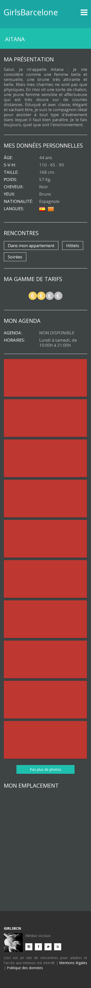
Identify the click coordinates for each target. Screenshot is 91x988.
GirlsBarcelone (31, 12)
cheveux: (14, 186)
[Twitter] (49, 946)
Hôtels (72, 245)
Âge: (8, 157)
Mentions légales (73, 962)
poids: (10, 179)
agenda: (13, 332)
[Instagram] (30, 946)
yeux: (9, 194)
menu (76, 12)
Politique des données (25, 967)
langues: (14, 208)
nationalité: (18, 201)
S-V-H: (10, 164)
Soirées (15, 257)
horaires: (14, 340)
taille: (11, 172)
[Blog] (59, 946)
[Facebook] (39, 946)
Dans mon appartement (31, 245)
